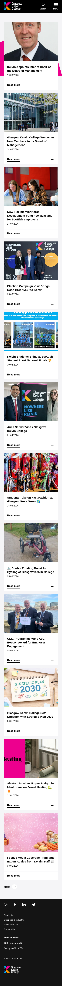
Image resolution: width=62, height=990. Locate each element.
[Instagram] (5, 905)
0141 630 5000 (14, 958)
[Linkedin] (24, 905)
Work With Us (11, 924)
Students (8, 915)
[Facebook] (15, 905)
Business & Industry (14, 920)
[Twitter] (34, 905)
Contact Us (9, 929)
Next (7, 887)
